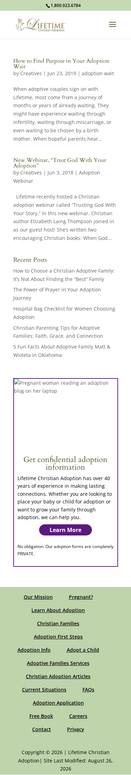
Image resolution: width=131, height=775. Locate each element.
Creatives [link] (31, 73)
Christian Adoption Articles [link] (58, 676)
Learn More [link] (65, 530)
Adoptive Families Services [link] (58, 663)
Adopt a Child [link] (83, 650)
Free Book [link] (41, 716)
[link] (41, 24)
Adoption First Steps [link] (58, 636)
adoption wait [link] (98, 73)
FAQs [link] (88, 689)
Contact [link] (41, 729)
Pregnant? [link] (81, 597)
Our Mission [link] (38, 597)
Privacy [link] (75, 729)
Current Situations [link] (44, 689)
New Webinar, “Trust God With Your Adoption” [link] (59, 163)
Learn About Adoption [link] (58, 610)
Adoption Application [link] (58, 702)
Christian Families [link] (58, 623)
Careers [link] (78, 716)
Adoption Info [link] (34, 650)
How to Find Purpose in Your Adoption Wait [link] (61, 63)
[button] (112, 29)
